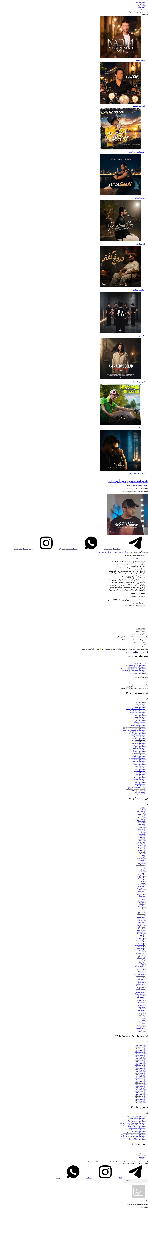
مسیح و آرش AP (140, 994)
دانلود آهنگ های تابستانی (138, 738)
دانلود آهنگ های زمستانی (138, 741)
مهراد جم (142, 1008)
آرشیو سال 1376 (140, 1055)
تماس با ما (142, 1157)
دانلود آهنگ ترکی (140, 772)
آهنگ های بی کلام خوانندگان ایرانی (135, 789)
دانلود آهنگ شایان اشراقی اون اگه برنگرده (133, 1136)
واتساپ (58, 1178)
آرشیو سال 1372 (140, 1048)
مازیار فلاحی (141, 963)
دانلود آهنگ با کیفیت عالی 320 (120, 552)
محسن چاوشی (140, 976)
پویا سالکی (142, 871)
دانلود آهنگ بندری (140, 769)
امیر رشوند (141, 842)
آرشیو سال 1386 (140, 1071)
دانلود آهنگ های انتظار (138, 748)
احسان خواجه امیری (139, 819)
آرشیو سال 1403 (140, 1099)
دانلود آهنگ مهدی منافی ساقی (136, 671)
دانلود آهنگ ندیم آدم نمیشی (137, 663)
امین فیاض (141, 852)
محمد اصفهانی (140, 980)
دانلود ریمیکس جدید (139, 705)
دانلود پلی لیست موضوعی (137, 725)
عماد (143, 951)
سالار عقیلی (141, 912)
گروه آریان (142, 961)
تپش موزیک (144, 637)
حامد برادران (141, 874)
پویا (144, 868)
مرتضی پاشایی (140, 989)
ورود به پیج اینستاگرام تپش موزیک (23, 549)
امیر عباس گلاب (140, 843)
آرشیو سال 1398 (140, 1091)
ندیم (143, 1018)
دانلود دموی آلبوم (140, 718)
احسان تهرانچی (140, 817)
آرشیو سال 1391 (140, 1079)
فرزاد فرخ (142, 954)
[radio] (72, 609)
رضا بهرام (142, 902)
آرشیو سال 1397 (140, 1089)
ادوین (143, 826)
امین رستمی (141, 850)
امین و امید (141, 853)
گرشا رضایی (141, 959)
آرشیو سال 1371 (140, 1047)
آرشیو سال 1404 (140, 1101)
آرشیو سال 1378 (140, 1058)
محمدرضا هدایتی (140, 985)
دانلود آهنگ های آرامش (138, 756)
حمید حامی (141, 891)
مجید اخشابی (141, 967)
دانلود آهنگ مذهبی (140, 766)
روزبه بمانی (141, 910)
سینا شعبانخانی (140, 925)
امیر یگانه (142, 848)
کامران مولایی (141, 958)
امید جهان (142, 834)
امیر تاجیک (142, 840)
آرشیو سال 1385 (140, 1070)
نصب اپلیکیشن (140, 1154)
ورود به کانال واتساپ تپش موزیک (68, 549)
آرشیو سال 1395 (140, 1086)
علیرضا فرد (141, 946)
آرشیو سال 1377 (140, 1056)
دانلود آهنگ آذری (140, 767)
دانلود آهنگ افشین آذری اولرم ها (136, 1116)
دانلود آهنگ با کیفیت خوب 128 (103, 552)
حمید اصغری (141, 889)
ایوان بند (142, 857)
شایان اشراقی (141, 928)
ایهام (143, 855)
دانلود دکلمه (141, 714)
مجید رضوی (141, 971)
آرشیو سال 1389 (140, 1076)
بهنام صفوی (141, 863)
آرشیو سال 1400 (140, 1094)
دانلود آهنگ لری (140, 780)
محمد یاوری (141, 982)
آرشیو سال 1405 (140, 1102)
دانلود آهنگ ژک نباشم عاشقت (136, 1139)
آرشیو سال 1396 (140, 1087)
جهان (143, 873)
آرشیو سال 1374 (140, 1052)
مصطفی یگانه (141, 997)
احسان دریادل (141, 821)
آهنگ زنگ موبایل (140, 793)
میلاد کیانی (142, 1015)
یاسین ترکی (141, 1029)
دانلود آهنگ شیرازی (139, 779)
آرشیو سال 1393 (140, 1083)
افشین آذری (141, 830)
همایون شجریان (140, 1025)
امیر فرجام (141, 847)
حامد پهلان (142, 876)
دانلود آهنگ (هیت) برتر (138, 707)
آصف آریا (142, 816)
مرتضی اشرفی (140, 987)
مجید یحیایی (141, 972)
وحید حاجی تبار (140, 1028)
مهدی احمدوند (141, 1000)
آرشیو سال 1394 (140, 1084)
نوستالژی (142, 4)
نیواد (143, 1023)
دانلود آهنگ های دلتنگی (138, 751)
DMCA (142, 1158)
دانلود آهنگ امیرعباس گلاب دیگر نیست (134, 1133)
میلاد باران (142, 1013)
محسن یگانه (141, 979)
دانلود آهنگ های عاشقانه (138, 735)
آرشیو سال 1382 (140, 1065)
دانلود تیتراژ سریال (139, 722)
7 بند (143, 809)
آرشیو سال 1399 (140, 1092)
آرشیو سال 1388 (140, 1074)
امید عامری (141, 837)
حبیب (143, 883)
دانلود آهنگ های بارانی (138, 743)
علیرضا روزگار (140, 943)
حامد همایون (141, 879)
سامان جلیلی (141, 914)
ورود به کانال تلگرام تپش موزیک (113, 549)
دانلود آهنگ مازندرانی (139, 777)
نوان (143, 1020)
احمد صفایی (141, 824)
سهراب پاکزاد (141, 920)
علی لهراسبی (141, 941)
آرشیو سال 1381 (140, 1063)
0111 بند (142, 808)
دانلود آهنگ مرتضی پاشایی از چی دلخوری (133, 670)
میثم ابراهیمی (141, 1010)
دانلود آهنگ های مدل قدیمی (137, 759)
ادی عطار (142, 827)
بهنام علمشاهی (140, 865)
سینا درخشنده (141, 923)
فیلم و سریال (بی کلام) (138, 790)
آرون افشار (141, 812)
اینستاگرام (89, 1178)
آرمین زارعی (141, 811)
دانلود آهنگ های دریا (139, 746)
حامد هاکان (141, 878)
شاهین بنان (141, 927)
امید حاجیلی (141, 835)
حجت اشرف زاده (140, 884)
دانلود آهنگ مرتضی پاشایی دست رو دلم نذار (132, 668)
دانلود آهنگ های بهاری (138, 736)
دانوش (143, 897)
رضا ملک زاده (141, 905)
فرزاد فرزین (141, 956)
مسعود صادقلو (140, 992)
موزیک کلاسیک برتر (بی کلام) (136, 787)
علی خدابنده (141, 936)
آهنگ (138, 637)
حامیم (143, 881)
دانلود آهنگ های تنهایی (138, 753)
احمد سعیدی (141, 822)
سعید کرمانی (141, 919)
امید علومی (141, 839)
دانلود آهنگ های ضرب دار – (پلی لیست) (134, 727)
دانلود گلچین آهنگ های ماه (137, 712)
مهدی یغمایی (141, 1007)
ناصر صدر (142, 1016)
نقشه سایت (141, 1155)
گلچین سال (141, 7)
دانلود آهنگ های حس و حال (137, 749)
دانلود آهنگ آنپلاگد (140, 717)
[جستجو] (130, 12)
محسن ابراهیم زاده (139, 974)
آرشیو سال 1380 (140, 1061)
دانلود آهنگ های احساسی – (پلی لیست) (134, 730)
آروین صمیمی (141, 814)
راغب (143, 899)
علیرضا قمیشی (140, 948)
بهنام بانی (142, 861)
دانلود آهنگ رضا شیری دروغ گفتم (135, 1129)
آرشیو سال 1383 (140, 1066)
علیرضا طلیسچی (140, 945)
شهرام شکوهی (140, 933)
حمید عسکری (141, 894)
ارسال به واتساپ (130, 652)
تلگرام (120, 1178)
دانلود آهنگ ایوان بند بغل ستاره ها (135, 665)
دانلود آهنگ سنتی (140, 720)
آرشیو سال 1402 (140, 1097)
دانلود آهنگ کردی (140, 774)
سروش (142, 915)
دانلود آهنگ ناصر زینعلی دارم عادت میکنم (133, 1137)
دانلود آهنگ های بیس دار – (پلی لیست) (134, 728)
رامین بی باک (141, 901)
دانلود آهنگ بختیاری (139, 771)
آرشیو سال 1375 (140, 1053)
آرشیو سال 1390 (140, 1078)
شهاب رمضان (141, 930)
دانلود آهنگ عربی (140, 784)
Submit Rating (140, 628)
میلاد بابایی (142, 1011)
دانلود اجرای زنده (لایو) (138, 723)
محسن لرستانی (140, 977)
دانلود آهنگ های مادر (139, 762)
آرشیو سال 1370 (140, 1045)
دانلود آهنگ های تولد (139, 764)
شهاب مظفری (140, 932)
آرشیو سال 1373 (140, 1050)
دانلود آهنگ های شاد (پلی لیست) (136, 733)
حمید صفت (141, 892)
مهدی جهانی (141, 1002)
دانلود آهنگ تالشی (140, 782)
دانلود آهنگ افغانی (140, 785)
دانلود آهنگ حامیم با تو (138, 1131)
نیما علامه (142, 1021)
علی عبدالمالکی (140, 940)
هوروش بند (141, 1026)
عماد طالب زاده (140, 953)
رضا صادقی (141, 904)
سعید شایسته (141, 917)
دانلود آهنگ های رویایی (138, 754)
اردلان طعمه (141, 829)
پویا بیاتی (142, 870)
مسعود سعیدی (140, 990)
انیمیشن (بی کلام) (140, 792)
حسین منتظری (140, 888)
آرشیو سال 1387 (140, 1073)
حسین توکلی (141, 886)
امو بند (143, 832)
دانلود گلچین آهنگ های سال (137, 710)
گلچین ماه (142, 8)
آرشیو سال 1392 (140, 1081)
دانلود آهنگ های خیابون (138, 761)
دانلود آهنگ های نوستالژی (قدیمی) (135, 709)
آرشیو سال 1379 (140, 1060)
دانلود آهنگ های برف (139, 745)
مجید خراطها (141, 969)
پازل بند (142, 866)
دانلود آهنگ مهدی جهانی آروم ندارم (128, 481)
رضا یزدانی (141, 907)
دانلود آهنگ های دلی (139, 715)
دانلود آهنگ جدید (140, 2)
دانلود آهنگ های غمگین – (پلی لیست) (134, 731)
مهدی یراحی (141, 1005)
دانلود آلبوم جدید (140, 704)
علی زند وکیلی (140, 938)
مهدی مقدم (141, 1003)
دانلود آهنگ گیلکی (140, 776)
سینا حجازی (141, 922)
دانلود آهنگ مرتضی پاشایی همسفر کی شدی (132, 1134)
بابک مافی (142, 860)
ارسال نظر (129, 686)
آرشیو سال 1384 (140, 1068)
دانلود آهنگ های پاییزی (138, 740)
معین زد (142, 998)
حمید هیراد (142, 896)
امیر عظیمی (141, 845)
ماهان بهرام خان (140, 966)
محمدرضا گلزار (140, 984)
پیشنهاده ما (141, 5)
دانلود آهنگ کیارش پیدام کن (137, 673)
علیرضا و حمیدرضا (139, 950)
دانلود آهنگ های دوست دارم (137, 758)
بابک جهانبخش (141, 858)
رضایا (143, 909)
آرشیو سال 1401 (140, 1096)
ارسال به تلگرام (141, 652)
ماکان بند (142, 964)
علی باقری (141, 935)
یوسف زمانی (141, 1031)
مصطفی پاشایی (140, 995)
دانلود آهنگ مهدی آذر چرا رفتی (136, 667)
